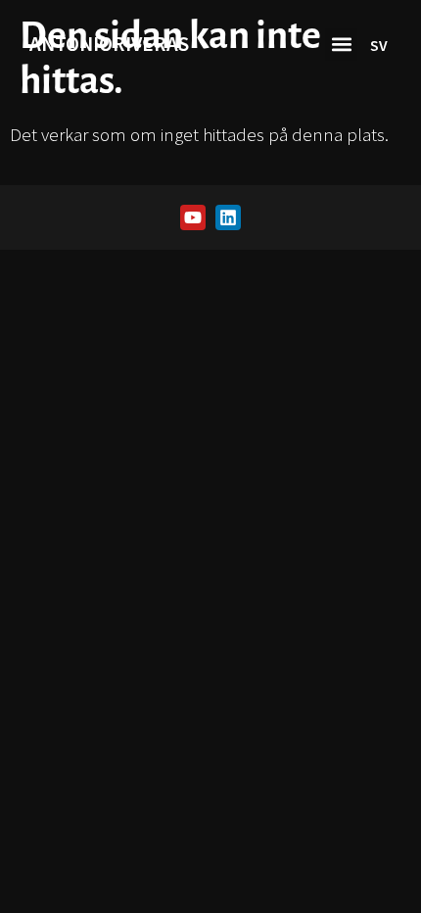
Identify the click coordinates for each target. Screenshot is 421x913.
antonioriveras (109, 43)
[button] (341, 44)
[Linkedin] (228, 217)
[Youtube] (193, 217)
